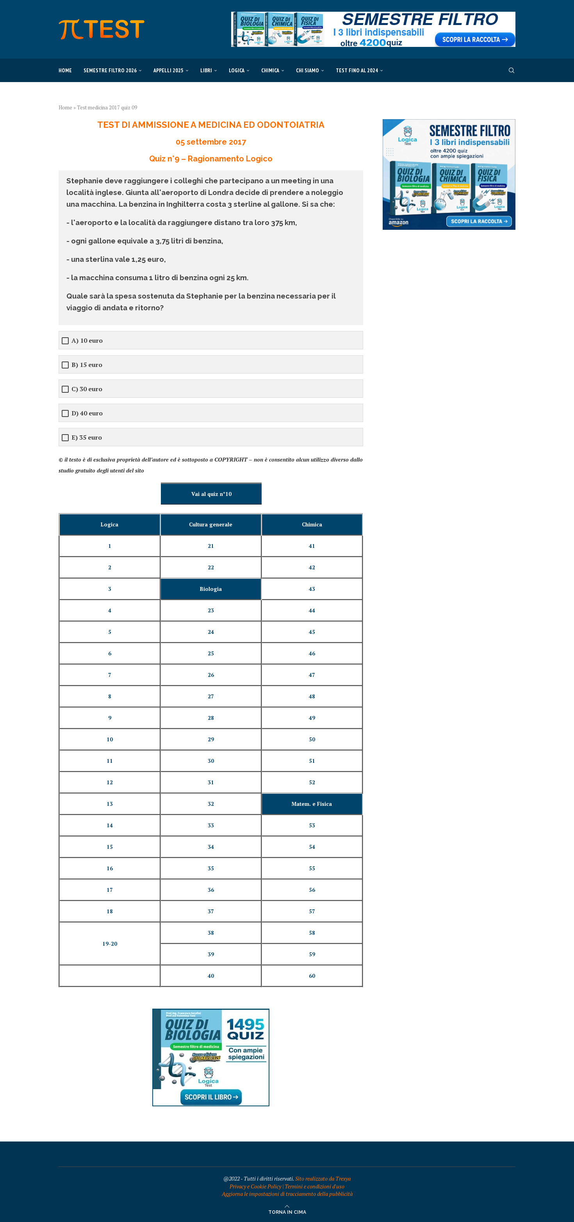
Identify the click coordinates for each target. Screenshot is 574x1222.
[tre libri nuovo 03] (449, 123)
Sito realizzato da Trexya (323, 1178)
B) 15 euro (86, 365)
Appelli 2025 (168, 70)
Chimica (270, 70)
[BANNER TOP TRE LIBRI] (373, 15)
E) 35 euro (86, 437)
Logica (236, 70)
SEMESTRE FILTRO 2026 (110, 70)
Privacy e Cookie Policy (255, 1186)
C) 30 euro (86, 389)
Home (65, 70)
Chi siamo (307, 70)
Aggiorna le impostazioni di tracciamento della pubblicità (287, 1193)
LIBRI (206, 70)
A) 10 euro (87, 340)
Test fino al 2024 (357, 70)
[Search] (511, 70)
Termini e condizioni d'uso (314, 1186)
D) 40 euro (87, 413)
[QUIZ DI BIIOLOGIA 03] (210, 1012)
